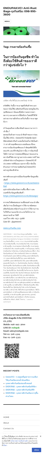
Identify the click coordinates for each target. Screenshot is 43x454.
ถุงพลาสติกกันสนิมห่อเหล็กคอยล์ (19, 383)
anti (35, 234)
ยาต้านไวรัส (13, 290)
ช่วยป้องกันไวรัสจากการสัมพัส (27, 253)
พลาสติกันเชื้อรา (17, 285)
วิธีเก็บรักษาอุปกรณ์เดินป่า (26, 290)
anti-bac (17, 236)
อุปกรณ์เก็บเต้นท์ (8, 297)
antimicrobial (33, 236)
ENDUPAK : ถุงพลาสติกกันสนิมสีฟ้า (20, 390)
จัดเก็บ (37, 249)
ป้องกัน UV (13, 263)
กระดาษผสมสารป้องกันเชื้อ (21, 246)
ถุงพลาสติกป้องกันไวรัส (17, 261)
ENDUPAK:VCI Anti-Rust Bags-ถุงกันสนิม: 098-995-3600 (20, 11)
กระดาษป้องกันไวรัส (22, 244)
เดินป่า (13, 299)
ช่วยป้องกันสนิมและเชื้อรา (27, 251)
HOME (6, 417)
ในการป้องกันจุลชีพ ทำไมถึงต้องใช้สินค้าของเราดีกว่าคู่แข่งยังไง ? (21, 61)
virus (22, 241)
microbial (27, 239)
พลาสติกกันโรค (20, 278)
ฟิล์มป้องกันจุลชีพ (29, 285)
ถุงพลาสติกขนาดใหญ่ (19, 256)
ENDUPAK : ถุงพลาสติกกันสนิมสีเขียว (21, 386)
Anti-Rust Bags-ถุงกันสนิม (23, 234)
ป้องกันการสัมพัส (33, 263)
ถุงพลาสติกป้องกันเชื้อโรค (14, 258)
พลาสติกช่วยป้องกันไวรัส (28, 280)
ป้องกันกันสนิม (22, 263)
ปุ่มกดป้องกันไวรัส (16, 275)
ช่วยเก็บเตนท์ (7, 256)
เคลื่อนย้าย (6, 299)
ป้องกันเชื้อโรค (11, 270)
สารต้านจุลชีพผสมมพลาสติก (22, 292)
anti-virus (24, 236)
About (6, 423)
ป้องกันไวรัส (14, 273)
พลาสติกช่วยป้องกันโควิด (11, 280)
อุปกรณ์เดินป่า (19, 297)
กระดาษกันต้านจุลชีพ (31, 241)
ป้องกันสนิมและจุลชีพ (19, 265)
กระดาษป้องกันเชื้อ (9, 244)
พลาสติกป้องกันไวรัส (10, 282)
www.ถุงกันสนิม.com (12, 228)
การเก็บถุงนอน (30, 249)
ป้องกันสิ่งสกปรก (26, 268)
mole (17, 241)
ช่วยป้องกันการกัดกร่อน (11, 251)
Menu (7, 21)
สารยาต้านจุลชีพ (15, 294)
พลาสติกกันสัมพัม (28, 275)
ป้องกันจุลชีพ (7, 265)
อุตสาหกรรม (26, 294)
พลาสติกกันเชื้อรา (9, 278)
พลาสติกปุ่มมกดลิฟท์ (24, 282)
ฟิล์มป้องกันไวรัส (19, 287)
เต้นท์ (17, 299)
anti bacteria (8, 236)
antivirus (6, 239)
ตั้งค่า (5, 445)
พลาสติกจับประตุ (31, 278)
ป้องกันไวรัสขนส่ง (24, 273)
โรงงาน (22, 299)
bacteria (14, 239)
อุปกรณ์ (33, 294)
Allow (36, 450)
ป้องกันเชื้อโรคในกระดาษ (25, 270)
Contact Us (8, 428)
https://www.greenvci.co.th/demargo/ (20, 196)
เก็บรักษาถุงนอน (29, 297)
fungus (20, 239)
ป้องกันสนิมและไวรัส (13, 268)
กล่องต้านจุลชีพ (19, 249)
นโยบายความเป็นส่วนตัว (19, 441)
